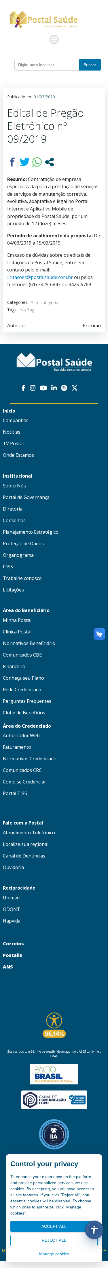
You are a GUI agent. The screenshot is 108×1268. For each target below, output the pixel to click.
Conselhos (14, 520)
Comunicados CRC (22, 770)
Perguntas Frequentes (27, 701)
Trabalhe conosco (22, 578)
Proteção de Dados (23, 543)
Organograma (18, 555)
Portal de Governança (26, 497)
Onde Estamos (18, 455)
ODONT (11, 909)
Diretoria (12, 509)
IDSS (8, 566)
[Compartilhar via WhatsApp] (37, 162)
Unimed (11, 897)
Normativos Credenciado (29, 758)
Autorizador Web (21, 735)
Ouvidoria (13, 867)
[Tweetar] (25, 162)
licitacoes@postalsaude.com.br (40, 277)
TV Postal (13, 443)
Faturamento (17, 747)
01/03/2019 (44, 96)
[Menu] (54, 40)
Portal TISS (15, 793)
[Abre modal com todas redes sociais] (49, 162)
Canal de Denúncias (24, 856)
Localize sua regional (25, 844)
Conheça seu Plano (23, 678)
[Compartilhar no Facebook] (12, 162)
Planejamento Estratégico (30, 532)
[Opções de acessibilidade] (94, 1230)
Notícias (11, 432)
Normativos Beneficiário (29, 643)
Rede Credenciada (22, 689)
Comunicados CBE (22, 655)
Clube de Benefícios (24, 712)
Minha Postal (17, 620)
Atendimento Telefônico (29, 832)
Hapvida (11, 921)
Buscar (90, 64)
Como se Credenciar (24, 782)
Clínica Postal (17, 632)
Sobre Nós (14, 486)
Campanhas (16, 420)
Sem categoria (44, 302)
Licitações (13, 590)
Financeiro (14, 666)
